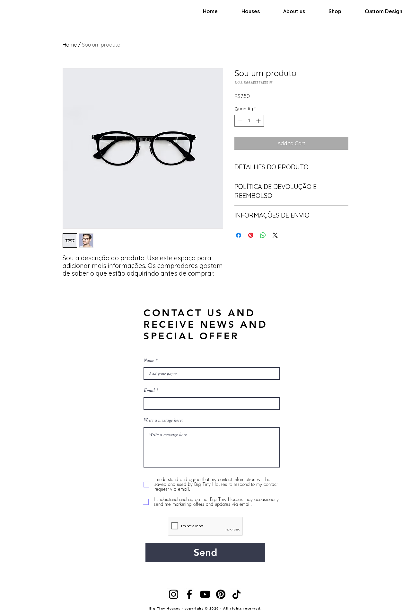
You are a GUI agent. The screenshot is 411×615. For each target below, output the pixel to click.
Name (149, 360)
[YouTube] (205, 594)
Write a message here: (163, 420)
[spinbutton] (249, 120)
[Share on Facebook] (238, 235)
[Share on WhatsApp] (263, 235)
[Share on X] (275, 235)
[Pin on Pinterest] (251, 235)
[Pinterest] (220, 594)
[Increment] (259, 120)
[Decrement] (239, 120)
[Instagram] (173, 594)
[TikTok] (236, 594)
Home (70, 44)
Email (149, 390)
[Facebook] (189, 594)
